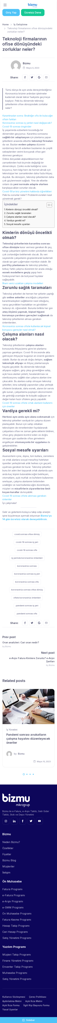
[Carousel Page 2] (27, 774)
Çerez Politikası (37, 996)
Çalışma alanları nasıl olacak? (21, 217)
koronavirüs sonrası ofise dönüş (27, 589)
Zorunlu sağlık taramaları (18, 213)
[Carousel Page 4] (33, 774)
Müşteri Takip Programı (16, 954)
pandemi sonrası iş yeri (27, 605)
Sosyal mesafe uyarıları (18, 224)
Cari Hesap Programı (15, 931)
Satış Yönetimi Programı (16, 937)
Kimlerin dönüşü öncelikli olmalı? (22, 209)
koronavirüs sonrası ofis (27, 581)
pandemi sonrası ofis (27, 613)
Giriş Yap (11, 12)
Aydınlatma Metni (12, 1001)
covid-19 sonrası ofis (27, 550)
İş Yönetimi (11, 729)
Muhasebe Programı (14, 972)
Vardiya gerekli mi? (15, 220)
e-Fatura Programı (13, 895)
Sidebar (30, 1020)
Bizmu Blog (9, 860)
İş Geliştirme (20, 24)
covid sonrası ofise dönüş (27, 534)
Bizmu (26, 63)
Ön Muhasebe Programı (16, 913)
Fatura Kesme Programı (16, 919)
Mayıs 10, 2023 (43, 761)
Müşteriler (8, 866)
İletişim (6, 872)
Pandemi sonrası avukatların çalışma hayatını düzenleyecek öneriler (28, 738)
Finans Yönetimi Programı (17, 960)
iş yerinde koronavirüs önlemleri (27, 558)
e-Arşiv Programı (12, 901)
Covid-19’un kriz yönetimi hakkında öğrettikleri (27, 191)
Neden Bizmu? (11, 842)
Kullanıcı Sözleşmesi (13, 996)
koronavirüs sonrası (27, 566)
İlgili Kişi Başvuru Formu (36, 1005)
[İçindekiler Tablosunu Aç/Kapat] (47, 205)
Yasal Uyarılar (10, 1009)
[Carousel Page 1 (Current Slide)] (24, 774)
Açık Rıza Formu (11, 1005)
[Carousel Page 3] (30, 774)
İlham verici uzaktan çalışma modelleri (22, 283)
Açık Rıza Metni (33, 1001)
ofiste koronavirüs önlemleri (27, 597)
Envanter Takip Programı (17, 966)
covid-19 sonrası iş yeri (27, 542)
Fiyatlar (6, 854)
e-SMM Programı (12, 907)
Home (5, 24)
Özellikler (7, 848)
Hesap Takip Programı (15, 925)
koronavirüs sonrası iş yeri (27, 573)
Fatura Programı (12, 889)
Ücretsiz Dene (32, 12)
